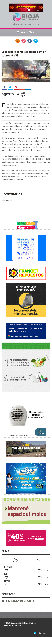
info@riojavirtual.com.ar (20, 600)
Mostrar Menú (28, 32)
